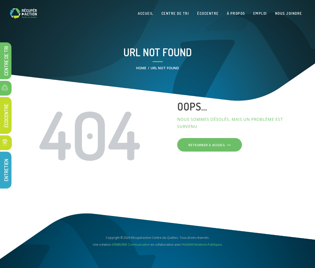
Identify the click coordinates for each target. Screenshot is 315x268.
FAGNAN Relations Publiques (202, 244)
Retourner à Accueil (207, 145)
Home (141, 68)
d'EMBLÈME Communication (130, 244)
